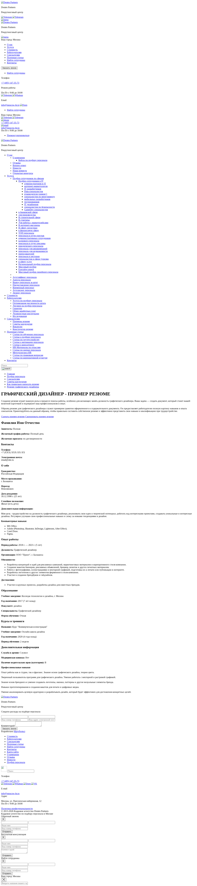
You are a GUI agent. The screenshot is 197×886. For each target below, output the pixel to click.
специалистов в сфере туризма (33, 259)
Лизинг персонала (22, 293)
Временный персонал (23, 287)
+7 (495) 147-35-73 (10, 83)
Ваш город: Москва (10, 39)
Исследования (20, 316)
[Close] (3, 819)
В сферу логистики (27, 228)
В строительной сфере (29, 217)
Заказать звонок (9, 68)
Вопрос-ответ (19, 165)
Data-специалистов (33, 191)
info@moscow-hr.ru (10, 105)
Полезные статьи (15, 744)
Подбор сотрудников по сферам (28, 178)
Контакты (12, 63)
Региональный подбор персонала (34, 264)
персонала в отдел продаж (31, 235)
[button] (5, 19)
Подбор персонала (16, 762)
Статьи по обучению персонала (28, 334)
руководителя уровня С (35, 194)
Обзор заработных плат (24, 311)
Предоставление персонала (26, 285)
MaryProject (19, 731)
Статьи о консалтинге (23, 345)
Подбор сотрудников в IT (30, 181)
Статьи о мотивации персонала (28, 342)
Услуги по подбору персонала (27, 300)
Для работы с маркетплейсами (33, 222)
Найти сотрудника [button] (16, 73)
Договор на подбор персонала (27, 306)
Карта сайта (13, 752)
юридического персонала (30, 246)
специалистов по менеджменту (39, 196)
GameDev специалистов (36, 209)
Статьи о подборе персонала (27, 337)
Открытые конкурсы (23, 173)
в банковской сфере (28, 212)
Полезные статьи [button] (15, 57)
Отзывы (17, 163)
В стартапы (24, 220)
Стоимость (12, 50)
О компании (19, 157)
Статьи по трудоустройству (26, 339)
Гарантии (17, 308)
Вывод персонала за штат (25, 282)
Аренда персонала (22, 280)
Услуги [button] (10, 47)
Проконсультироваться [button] (18, 135)
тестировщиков (31, 202)
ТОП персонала (26, 233)
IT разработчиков (32, 189)
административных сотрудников (34, 238)
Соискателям (13, 741)
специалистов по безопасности (39, 207)
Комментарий (8, 726)
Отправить (7, 832)
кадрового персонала (28, 241)
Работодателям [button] (14, 52)
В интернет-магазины (29, 225)
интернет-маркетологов (36, 186)
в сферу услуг (25, 261)
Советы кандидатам (22, 324)
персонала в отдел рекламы (31, 243)
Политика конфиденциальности (17, 808)
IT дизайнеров (31, 204)
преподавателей (26, 254)
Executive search (26, 269)
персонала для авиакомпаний (32, 248)
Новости (17, 168)
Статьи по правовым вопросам (28, 355)
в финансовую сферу (28, 230)
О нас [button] (10, 44)
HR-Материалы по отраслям (27, 347)
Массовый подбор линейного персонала (38, 272)
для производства (27, 215)
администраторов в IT (35, 183)
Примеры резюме (21, 321)
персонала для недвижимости (33, 251)
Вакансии (17, 326)
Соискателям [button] (13, 55)
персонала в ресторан (29, 256)
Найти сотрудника (16, 60)
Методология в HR (22, 352)
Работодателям (14, 739)
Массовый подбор (27, 267)
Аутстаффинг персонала (25, 277)
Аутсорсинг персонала (24, 290)
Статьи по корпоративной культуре (30, 358)
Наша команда (20, 170)
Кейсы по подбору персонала (32, 160)
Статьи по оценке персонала (27, 350)
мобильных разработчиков (37, 199)
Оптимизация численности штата (29, 303)
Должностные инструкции (26, 313)
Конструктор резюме (23, 329)
